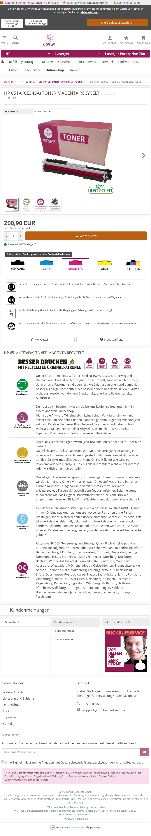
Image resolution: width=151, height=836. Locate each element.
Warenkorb (88, 236)
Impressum (11, 717)
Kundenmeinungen (29, 610)
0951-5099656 (92, 704)
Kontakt (8, 724)
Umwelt (74, 70)
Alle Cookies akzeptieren (117, 23)
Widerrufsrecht (13, 692)
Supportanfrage (65, 630)
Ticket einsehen (64, 639)
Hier (61, 810)
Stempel (107, 62)
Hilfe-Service (32, 70)
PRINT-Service (86, 62)
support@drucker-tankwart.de (104, 710)
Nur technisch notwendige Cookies (12, 23)
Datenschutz (11, 705)
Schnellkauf (12, 622)
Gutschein (65, 62)
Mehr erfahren (90, 12)
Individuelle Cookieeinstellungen (37, 22)
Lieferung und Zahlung (18, 698)
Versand (26, 228)
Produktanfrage (113, 339)
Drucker (47, 62)
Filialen (14, 70)
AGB (6, 711)
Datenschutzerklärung (30, 772)
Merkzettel (41, 339)
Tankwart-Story (128, 62)
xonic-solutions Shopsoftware (85, 827)
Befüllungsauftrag (21, 62)
